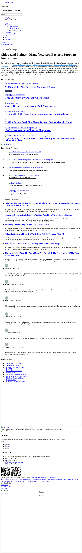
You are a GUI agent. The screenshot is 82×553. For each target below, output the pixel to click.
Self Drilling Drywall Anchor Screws (59, 479)
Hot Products (36, 477)
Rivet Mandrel (10, 372)
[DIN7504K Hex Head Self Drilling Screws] (24, 175)
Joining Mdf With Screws (14, 363)
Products (7, 25)
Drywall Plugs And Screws (15, 367)
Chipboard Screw (14, 28)
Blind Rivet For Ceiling (61, 65)
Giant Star (4, 488)
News (6, 36)
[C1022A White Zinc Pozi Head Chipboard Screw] (21, 83)
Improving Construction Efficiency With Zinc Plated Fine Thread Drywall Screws (38, 215)
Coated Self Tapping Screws (22, 65)
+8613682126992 (6, 486)
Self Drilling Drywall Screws (10, 479)
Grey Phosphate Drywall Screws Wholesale (27, 97)
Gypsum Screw (11, 380)
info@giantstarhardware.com (14, 462)
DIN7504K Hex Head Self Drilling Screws (22, 178)
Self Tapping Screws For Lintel (42, 65)
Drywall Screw (13, 27)
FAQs (7, 37)
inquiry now (4, 441)
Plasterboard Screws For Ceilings (16, 376)
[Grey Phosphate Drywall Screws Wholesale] (15, 95)
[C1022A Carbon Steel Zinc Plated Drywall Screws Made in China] (6, 119)
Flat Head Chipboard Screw (15, 378)
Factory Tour (13, 34)
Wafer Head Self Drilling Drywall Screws (33, 479)
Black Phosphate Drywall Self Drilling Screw (28, 130)
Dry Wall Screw (11, 369)
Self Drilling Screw (15, 30)
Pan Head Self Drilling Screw (27, 481)
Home (7, 23)
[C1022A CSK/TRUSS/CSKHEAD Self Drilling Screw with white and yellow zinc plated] (28, 136)
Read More (8, 91)
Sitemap (43, 477)
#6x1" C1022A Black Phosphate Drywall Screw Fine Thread (28, 170)
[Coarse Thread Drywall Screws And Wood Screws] (11, 103)
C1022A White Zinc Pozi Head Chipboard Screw (30, 87)
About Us (8, 32)
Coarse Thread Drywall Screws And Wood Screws (30, 106)
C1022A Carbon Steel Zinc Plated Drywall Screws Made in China (38, 122)
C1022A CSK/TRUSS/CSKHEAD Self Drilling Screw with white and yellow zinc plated (40, 139)
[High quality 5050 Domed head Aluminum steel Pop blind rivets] (15, 111)
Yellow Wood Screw (12, 365)
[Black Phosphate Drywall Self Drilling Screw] (21, 128)
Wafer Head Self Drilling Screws (16, 374)
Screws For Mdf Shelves (14, 371)
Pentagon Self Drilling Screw (15, 381)
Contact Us (8, 39)
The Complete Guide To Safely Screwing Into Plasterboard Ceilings (32, 243)
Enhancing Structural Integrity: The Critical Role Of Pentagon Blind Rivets (36, 234)
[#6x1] (27, 167)
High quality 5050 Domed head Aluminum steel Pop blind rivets (37, 114)
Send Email (4, 485)
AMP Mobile (52, 477)
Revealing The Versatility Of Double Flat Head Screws (27, 224)
